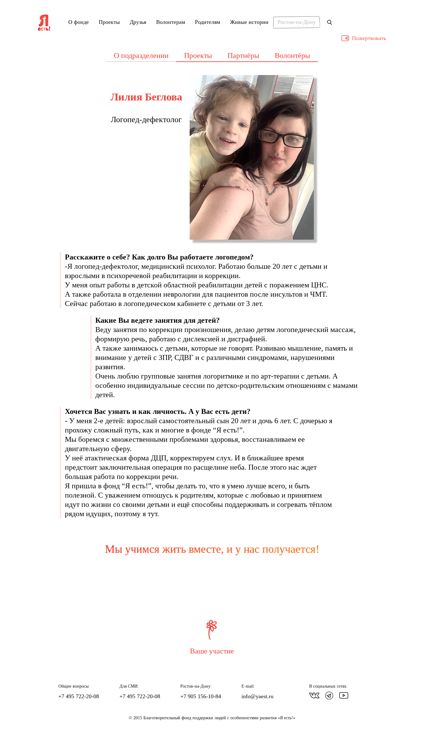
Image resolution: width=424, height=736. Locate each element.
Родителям (207, 22)
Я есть (44, 23)
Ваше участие (212, 651)
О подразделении (141, 55)
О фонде (78, 22)
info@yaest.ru (257, 696)
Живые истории (249, 22)
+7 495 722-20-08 (78, 696)
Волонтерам (170, 22)
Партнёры (243, 55)
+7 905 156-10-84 (200, 696)
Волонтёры (292, 55)
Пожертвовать (369, 38)
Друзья (138, 22)
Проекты (109, 22)
